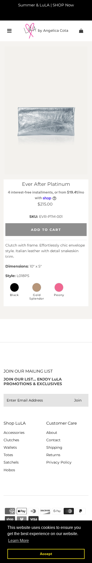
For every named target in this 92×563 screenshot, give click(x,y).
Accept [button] (46, 554)
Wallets (10, 447)
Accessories (14, 433)
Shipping (54, 447)
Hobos (9, 470)
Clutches (11, 440)
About (51, 433)
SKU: (33, 216)
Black (14, 295)
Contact (53, 440)
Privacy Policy (59, 462)
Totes (8, 455)
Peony (59, 295)
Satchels (11, 462)
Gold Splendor (36, 296)
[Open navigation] (9, 30)
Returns (53, 455)
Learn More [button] (18, 540)
